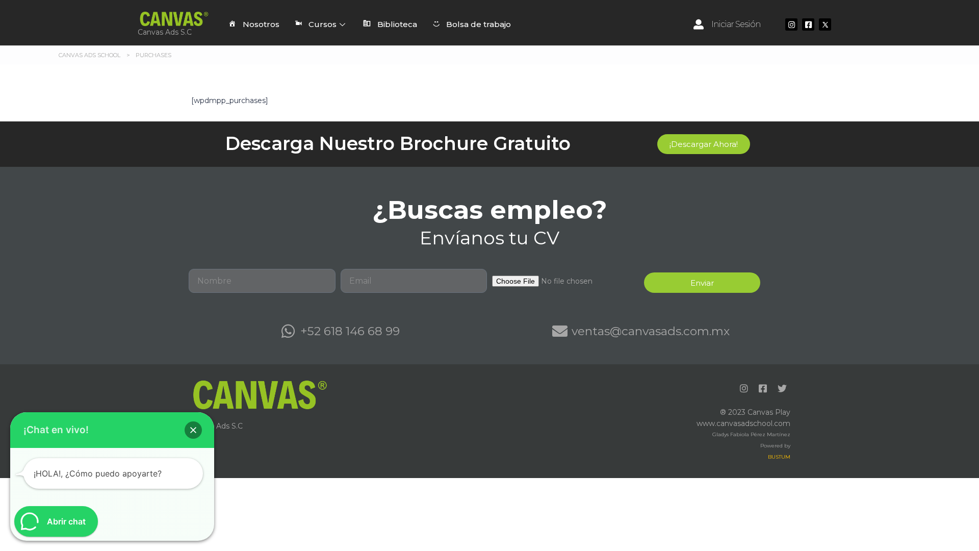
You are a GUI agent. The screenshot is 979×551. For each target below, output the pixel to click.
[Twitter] (782, 388)
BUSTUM (779, 457)
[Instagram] (791, 24)
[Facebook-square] (808, 24)
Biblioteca (397, 24)
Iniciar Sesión (735, 24)
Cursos (322, 24)
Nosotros (261, 24)
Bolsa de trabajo (478, 24)
